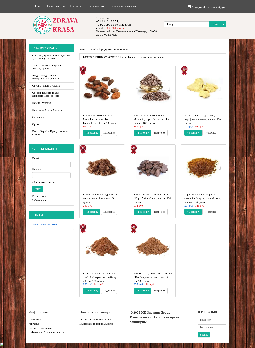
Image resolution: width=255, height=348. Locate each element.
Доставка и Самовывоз (123, 6)
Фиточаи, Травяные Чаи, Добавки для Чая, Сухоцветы (51, 57)
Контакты (76, 6)
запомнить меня (45, 182)
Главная (87, 56)
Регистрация (39, 196)
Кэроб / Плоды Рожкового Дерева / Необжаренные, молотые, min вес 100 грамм (153, 277)
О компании (35, 319)
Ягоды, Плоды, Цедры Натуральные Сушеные (45, 77)
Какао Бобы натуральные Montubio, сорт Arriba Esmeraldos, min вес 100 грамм (100, 119)
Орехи (36, 124)
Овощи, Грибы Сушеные (46, 85)
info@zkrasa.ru (115, 28)
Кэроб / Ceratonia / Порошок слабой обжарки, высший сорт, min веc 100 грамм (100, 277)
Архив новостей (41, 224)
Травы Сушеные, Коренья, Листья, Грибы (47, 67)
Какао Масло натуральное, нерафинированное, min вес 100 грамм (202, 119)
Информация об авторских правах (46, 332)
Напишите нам (95, 6)
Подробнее (109, 132)
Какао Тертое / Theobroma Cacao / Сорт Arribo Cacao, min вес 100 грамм (152, 198)
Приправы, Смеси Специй (47, 110)
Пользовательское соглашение (95, 319)
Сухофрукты (39, 117)
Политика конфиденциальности (96, 324)
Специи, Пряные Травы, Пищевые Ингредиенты (45, 94)
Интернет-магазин (106, 56)
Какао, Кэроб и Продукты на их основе (50, 133)
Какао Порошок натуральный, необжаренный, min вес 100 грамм (100, 198)
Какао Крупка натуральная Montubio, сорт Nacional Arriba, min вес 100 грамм (151, 119)
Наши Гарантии (55, 6)
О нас (37, 6)
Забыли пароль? (41, 200)
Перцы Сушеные (41, 102)
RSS (54, 224)
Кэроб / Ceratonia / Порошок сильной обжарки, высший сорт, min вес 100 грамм (202, 198)
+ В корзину (91, 132)
